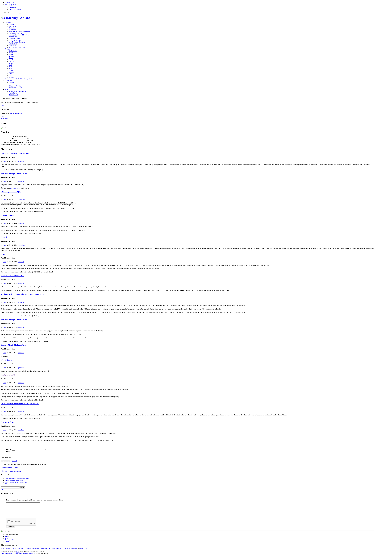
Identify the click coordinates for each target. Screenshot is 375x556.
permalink (21, 161)
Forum (7, 542)
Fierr (3, 254)
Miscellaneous (13, 37)
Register (7, 2)
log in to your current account (11, 471)
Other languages (6, 545)
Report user (4, 118)
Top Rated (12, 28)
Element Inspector (8, 215)
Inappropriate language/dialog (14, 480)
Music (10, 65)
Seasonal (11, 72)
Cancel (14, 461)
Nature (11, 66)
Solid (10, 73)
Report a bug (83, 548)
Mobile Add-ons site (16, 113)
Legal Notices (45, 548)
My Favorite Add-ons (15, 88)
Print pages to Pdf (8, 375)
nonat (4, 161)
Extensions (8, 22)
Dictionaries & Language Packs (18, 91)
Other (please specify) (11, 484)
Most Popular (13, 26)
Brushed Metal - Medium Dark (13, 345)
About (7, 536)
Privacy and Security (15, 40)
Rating (9, 451)
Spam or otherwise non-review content (17, 478)
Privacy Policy (5, 548)
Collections (8, 81)
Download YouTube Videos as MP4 (15, 153)
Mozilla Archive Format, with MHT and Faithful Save (22, 294)
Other (10, 68)
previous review (15, 188)
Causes (11, 58)
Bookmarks (12, 29)
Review (9, 449)
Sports (10, 75)
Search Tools (13, 44)
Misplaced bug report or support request (17, 482)
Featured (11, 24)
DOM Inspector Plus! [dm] (11, 192)
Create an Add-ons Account (9, 468)
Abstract (11, 56)
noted (17, 552)
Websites (11, 77)
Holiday (11, 63)
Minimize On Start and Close (12, 276)
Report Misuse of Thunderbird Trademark (65, 548)
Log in (14, 2)
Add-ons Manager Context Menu (14, 173)
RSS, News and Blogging (17, 42)
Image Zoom (6, 237)
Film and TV (13, 61)
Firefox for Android (15, 9)
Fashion (11, 59)
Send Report (10, 526)
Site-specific (12, 45)
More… (7, 89)
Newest (11, 54)
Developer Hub (13, 95)
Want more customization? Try (20, 79)
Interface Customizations (16, 33)
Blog (6, 538)
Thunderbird (12, 8)
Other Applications (10, 4)
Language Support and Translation (19, 35)
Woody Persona (7, 360)
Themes (7, 49)
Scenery (11, 70)
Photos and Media (14, 38)
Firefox (11, 6)
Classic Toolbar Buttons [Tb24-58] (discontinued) (20, 404)
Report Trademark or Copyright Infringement (26, 548)
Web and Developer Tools (17, 47)
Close (2, 105)
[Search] (20, 13)
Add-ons (24, 18)
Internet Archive (7, 422)
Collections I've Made (15, 86)
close (2, 489)
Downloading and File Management (20, 31)
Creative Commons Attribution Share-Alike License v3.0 (18, 553)
